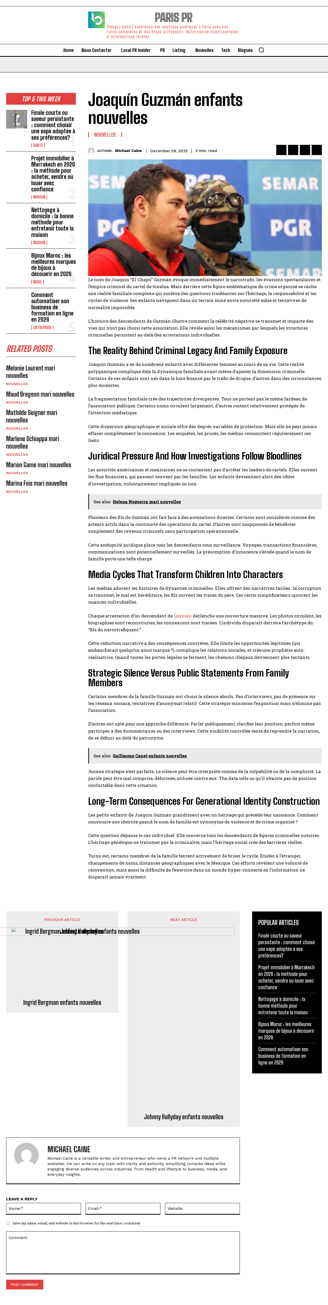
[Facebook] (281, 150)
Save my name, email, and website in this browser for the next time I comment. (77, 1223)
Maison (39, 197)
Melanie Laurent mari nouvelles (30, 371)
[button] (261, 50)
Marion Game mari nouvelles (38, 465)
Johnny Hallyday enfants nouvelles (183, 1117)
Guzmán (183, 616)
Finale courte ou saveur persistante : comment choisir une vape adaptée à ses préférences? (53, 125)
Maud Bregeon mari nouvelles (40, 394)
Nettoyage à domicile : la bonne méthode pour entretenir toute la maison (52, 222)
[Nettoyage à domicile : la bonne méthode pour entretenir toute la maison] (16, 216)
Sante (38, 145)
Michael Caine (128, 150)
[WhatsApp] (317, 150)
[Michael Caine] (92, 151)
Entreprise (42, 327)
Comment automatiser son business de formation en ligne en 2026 (52, 307)
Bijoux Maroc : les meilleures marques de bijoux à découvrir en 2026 (53, 265)
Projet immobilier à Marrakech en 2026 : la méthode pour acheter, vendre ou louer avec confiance (53, 174)
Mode (37, 282)
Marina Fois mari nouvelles (36, 483)
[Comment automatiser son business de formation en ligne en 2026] (16, 301)
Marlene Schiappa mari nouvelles (32, 442)
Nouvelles (17, 384)
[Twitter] (293, 150)
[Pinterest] (305, 150)
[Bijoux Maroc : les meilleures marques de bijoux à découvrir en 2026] (16, 262)
